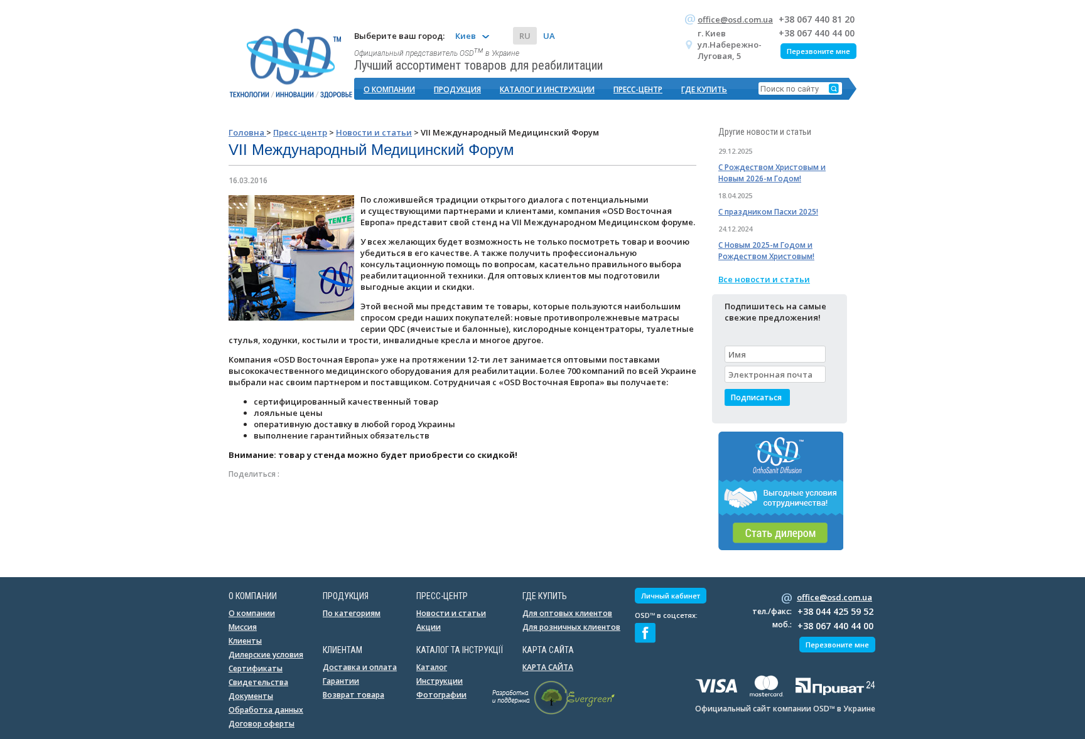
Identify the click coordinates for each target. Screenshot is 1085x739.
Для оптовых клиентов (567, 613)
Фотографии (441, 694)
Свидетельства (258, 682)
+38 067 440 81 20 (817, 19)
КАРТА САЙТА (547, 667)
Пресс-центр (637, 89)
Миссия (243, 627)
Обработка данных (266, 709)
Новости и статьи (451, 613)
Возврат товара (353, 694)
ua (549, 35)
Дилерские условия (266, 654)
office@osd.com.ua (735, 19)
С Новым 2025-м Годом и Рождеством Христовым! (766, 251)
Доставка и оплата (360, 667)
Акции (428, 627)
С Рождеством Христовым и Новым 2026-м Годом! (772, 173)
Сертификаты (256, 668)
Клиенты (245, 640)
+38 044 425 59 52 (835, 611)
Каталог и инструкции (547, 89)
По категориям (352, 613)
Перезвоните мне (818, 51)
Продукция (457, 89)
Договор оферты (261, 723)
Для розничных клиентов (571, 627)
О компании (389, 89)
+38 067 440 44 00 (817, 33)
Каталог (431, 667)
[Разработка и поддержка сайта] (553, 712)
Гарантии (341, 681)
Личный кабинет (670, 595)
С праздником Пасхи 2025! (768, 211)
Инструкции (439, 681)
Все (764, 279)
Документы (251, 696)
